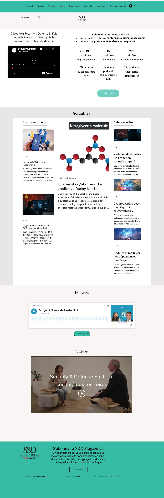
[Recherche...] (39, 17)
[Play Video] (81, 393)
